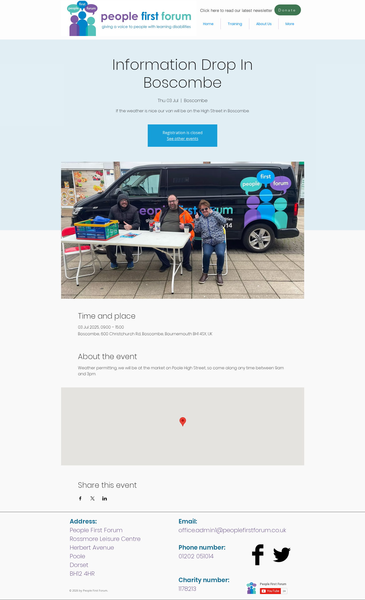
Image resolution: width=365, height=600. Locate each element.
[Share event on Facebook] (80, 498)
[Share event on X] (92, 498)
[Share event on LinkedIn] (104, 498)
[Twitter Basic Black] (281, 554)
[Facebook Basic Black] (257, 554)
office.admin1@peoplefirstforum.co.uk (232, 530)
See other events (182, 138)
